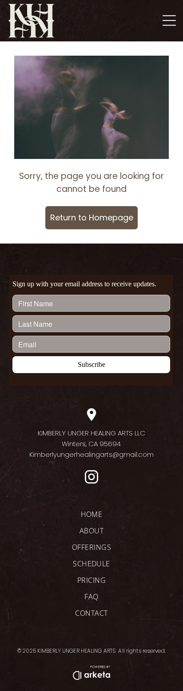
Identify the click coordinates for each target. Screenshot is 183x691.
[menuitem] (91, 517)
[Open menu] (169, 20)
